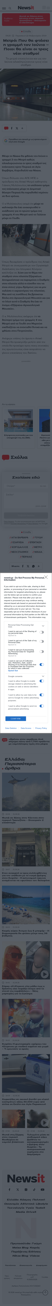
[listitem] (26, 626)
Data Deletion (11, 728)
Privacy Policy (41, 728)
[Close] (46, 578)
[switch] (42, 632)
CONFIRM (16, 719)
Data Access (26, 728)
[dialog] (26, 653)
